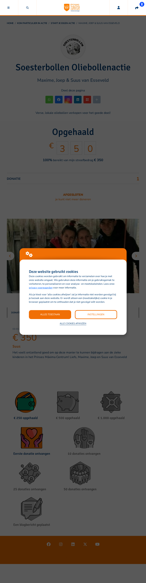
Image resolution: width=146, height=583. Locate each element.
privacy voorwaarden (40, 287)
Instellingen (95, 314)
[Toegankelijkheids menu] (142, 4)
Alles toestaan (50, 314)
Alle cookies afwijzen (73, 323)
